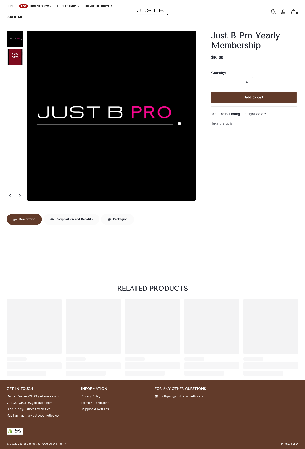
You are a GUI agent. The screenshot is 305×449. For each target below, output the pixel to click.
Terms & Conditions (95, 403)
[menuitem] (42, 396)
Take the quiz (221, 123)
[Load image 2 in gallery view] (15, 57)
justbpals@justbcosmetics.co (181, 396)
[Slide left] (10, 196)
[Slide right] (20, 196)
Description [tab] (27, 219)
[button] (273, 11)
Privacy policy (289, 443)
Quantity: (218, 73)
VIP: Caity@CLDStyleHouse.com (29, 403)
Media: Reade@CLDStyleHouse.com (33, 396)
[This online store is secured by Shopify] (15, 431)
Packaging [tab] (120, 219)
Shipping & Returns (95, 409)
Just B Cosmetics (29, 443)
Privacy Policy (90, 396)
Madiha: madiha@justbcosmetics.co (33, 415)
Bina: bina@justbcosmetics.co (29, 409)
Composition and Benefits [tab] (74, 219)
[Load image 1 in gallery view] (15, 39)
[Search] (273, 11)
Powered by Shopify (53, 443)
